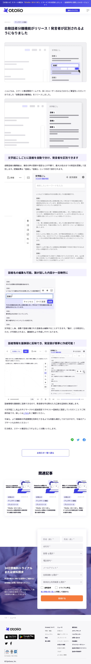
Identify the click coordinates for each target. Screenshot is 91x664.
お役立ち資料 (61, 648)
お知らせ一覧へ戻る (45, 452)
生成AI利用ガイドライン (79, 648)
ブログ (59, 651)
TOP (6, 618)
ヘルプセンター (76, 634)
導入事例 (47, 641)
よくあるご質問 (61, 655)
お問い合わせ (76, 638)
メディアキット (76, 631)
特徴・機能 (48, 631)
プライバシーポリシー (78, 644)
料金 (46, 638)
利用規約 (74, 641)
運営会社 (74, 627)
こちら (26, 413)
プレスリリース (61, 638)
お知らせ (60, 631)
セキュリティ (49, 634)
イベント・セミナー (63, 641)
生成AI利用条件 (76, 651)
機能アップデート (62, 634)
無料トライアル (73, 10)
